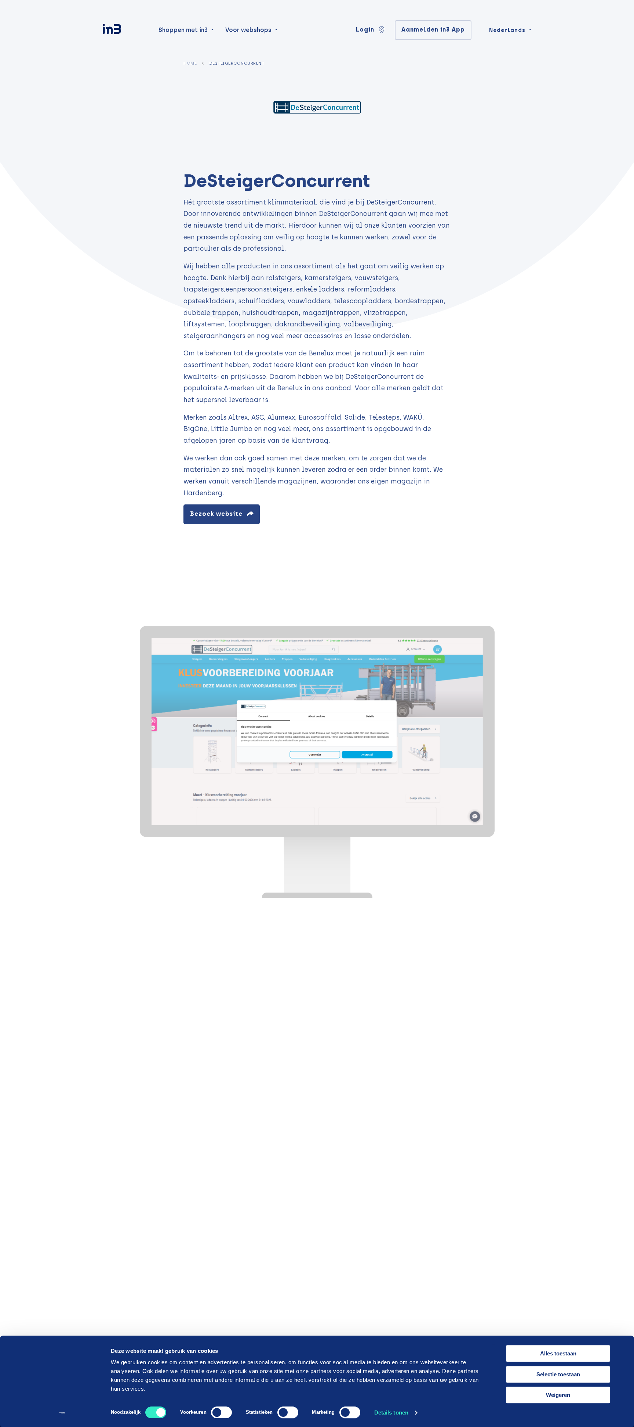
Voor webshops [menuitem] (248, 29)
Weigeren (558, 1395)
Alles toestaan (558, 1353)
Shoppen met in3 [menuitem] (183, 29)
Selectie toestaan (558, 1374)
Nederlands (507, 30)
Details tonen (391, 1412)
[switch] (221, 1412)
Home (190, 63)
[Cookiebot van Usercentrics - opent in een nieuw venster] (62, 1412)
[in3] (125, 30)
